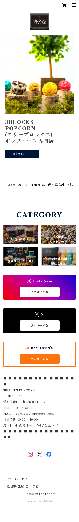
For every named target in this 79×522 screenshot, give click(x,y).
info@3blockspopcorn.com (34, 414)
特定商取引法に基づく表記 (22, 486)
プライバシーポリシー (19, 479)
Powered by (35, 500)
